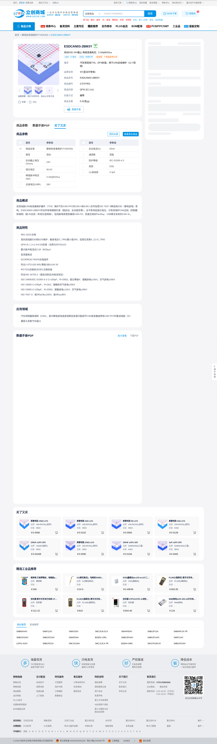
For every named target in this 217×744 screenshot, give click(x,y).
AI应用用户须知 (101, 705)
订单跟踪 (58, 691)
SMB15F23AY (49, 637)
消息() (55, 3)
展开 (200, 721)
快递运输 (40, 691)
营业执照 (147, 741)
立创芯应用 (28, 721)
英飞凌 (86, 20)
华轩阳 (128, 20)
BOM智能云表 (19, 709)
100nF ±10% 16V (130, 542)
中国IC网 (88, 726)
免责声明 (98, 696)
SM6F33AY (73, 631)
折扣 (135, 20)
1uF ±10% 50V (175, 542)
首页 (17, 35)
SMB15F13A (152, 631)
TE (103, 20)
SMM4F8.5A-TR (180, 631)
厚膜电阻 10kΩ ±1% (39, 521)
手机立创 (122, 691)
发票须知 (40, 687)
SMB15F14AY (153, 637)
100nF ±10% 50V (38, 542)
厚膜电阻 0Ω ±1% (130, 521)
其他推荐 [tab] (34, 624)
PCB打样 (27, 726)
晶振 (169, 726)
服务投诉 (77, 691)
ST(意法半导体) (87, 72)
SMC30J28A (74, 643)
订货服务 (58, 682)
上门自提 (40, 696)
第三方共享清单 (101, 700)
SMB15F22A (48, 643)
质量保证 (58, 696)
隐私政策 (98, 682)
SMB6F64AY (21, 631)
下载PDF (134, 335)
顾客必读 (17, 682)
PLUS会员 (17, 700)
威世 (98, 20)
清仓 (151, 20)
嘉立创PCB (151, 721)
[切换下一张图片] (57, 90)
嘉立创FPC (130, 721)
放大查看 (122, 335)
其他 (25, 731)
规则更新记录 (100, 687)
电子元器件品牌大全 (72, 726)
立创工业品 (69, 721)
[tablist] (108, 625)
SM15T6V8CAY (154, 643)
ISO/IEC (126, 741)
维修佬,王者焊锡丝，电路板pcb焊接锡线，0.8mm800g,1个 (56, 578)
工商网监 (115, 741)
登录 (23, 3)
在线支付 (40, 682)
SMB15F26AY (22, 637)
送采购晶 (159, 20)
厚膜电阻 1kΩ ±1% (85, 521)
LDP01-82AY (22, 643)
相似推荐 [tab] (21, 624)
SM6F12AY (178, 637)
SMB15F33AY (180, 643)
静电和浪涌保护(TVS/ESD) (35, 35)
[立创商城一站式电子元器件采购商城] (45, 13)
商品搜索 (17, 691)
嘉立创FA (171, 721)
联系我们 (122, 687)
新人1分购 (143, 20)
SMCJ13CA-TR (101, 643)
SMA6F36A (74, 637)
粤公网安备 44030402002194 (72, 741)
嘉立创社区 (89, 721)
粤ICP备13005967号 (96, 741)
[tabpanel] (108, 639)
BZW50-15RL (101, 637)
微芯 (93, 20)
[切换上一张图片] (20, 90)
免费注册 (29, 3)
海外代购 (58, 687)
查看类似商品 (130, 134)
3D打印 (108, 721)
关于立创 (122, 682)
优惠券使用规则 (20, 705)
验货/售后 (78, 687)
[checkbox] (20, 142)
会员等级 (17, 696)
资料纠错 (113, 134)
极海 (108, 20)
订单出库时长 (79, 682)
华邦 (122, 20)
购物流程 (17, 687)
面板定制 (47, 721)
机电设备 (129, 726)
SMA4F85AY (126, 631)
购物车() (133, 3)
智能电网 (109, 726)
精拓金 (115, 20)
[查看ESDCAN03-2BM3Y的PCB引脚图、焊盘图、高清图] (38, 64)
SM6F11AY (47, 631)
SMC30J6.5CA (101, 631)
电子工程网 (151, 726)
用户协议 (98, 691)
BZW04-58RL (127, 643)
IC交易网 (47, 726)
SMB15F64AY (127, 637)
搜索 (150, 13)
